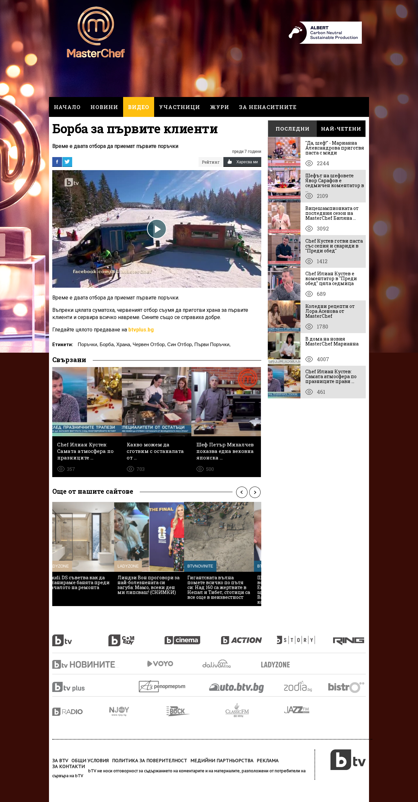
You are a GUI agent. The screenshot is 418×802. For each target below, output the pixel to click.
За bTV (60, 760)
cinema (193, 636)
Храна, (123, 344)
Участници (179, 107)
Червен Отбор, (149, 344)
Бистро (347, 687)
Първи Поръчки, (212, 344)
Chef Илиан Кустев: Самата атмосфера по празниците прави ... (331, 376)
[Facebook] (57, 161)
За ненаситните (268, 107)
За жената (277, 664)
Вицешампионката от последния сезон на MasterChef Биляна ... (332, 213)
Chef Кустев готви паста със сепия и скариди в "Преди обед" (334, 246)
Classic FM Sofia (254, 710)
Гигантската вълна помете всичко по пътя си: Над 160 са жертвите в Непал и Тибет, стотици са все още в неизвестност (87, 587)
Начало (67, 107)
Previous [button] (241, 492)
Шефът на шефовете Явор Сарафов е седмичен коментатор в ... (334, 182)
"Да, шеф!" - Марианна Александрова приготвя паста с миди (334, 148)
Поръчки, (88, 344)
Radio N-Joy (138, 711)
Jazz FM (297, 709)
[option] (87, 554)
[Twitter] (67, 161)
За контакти (68, 766)
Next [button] (254, 492)
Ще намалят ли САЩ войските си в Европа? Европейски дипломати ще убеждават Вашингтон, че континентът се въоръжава (154, 592)
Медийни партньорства (221, 760)
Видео (138, 107)
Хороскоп (303, 686)
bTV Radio (80, 711)
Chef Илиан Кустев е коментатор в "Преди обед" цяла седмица (331, 278)
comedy (136, 636)
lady (305, 636)
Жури (219, 107)
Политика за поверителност (149, 760)
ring (349, 636)
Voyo (160, 664)
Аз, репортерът (162, 686)
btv (80, 636)
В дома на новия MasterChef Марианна (332, 341)
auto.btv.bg (237, 687)
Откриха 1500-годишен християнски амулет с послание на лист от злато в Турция (226, 584)
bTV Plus (80, 687)
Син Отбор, (180, 344)
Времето (217, 664)
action (249, 636)
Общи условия (90, 760)
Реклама (268, 760)
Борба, (107, 344)
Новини (104, 107)
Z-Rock (196, 711)
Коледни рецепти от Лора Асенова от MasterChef (330, 311)
